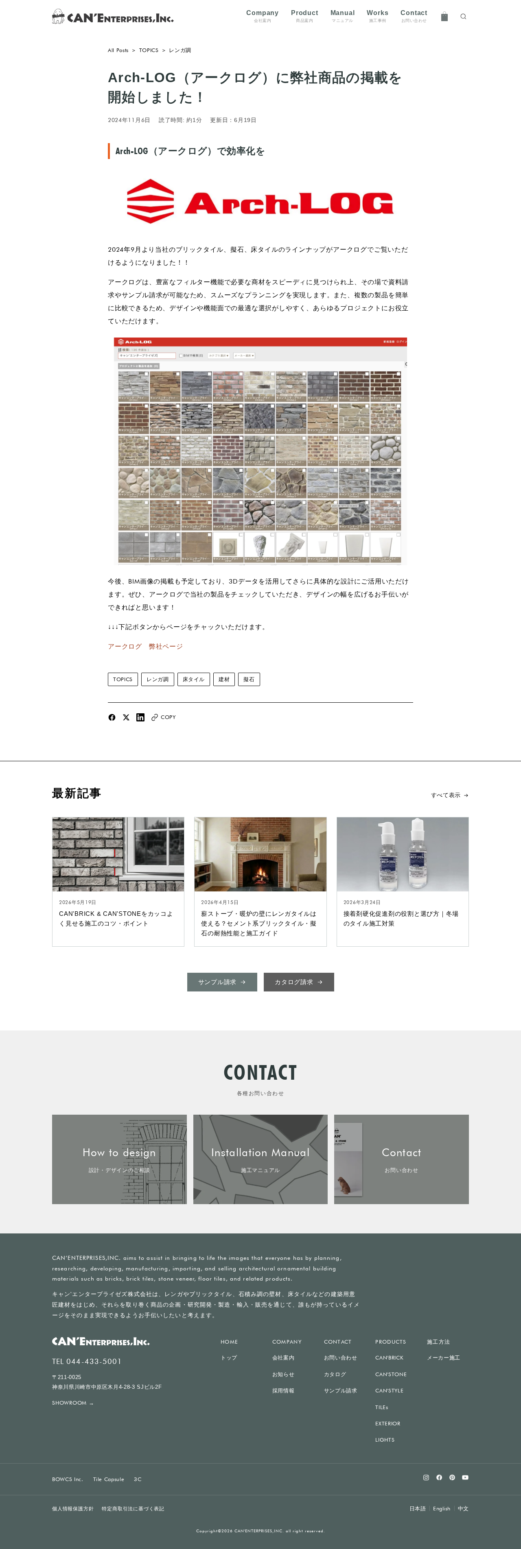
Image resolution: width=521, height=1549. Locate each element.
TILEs (381, 1407)
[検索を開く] (463, 16)
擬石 (248, 679)
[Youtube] (465, 1477)
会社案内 (283, 1358)
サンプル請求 (340, 1391)
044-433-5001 (94, 1361)
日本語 (417, 1508)
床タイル (194, 679)
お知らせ (283, 1374)
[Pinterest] (452, 1477)
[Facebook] (439, 1477)
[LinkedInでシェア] (140, 717)
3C (137, 1479)
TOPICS (149, 50)
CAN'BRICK (389, 1357)
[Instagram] (426, 1477)
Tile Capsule (109, 1479)
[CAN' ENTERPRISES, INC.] (113, 16)
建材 (224, 679)
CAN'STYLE (389, 1390)
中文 (463, 1508)
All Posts (118, 50)
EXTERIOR (387, 1423)
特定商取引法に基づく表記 (133, 1509)
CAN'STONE (391, 1374)
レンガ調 (158, 679)
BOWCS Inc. (67, 1479)
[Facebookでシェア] (112, 717)
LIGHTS (384, 1439)
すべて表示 (446, 795)
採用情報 (283, 1391)
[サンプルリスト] (444, 16)
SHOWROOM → (73, 1402)
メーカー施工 (443, 1358)
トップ (229, 1358)
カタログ (335, 1374)
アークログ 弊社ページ (145, 646)
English (442, 1508)
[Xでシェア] (126, 717)
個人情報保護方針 (73, 1509)
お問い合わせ (340, 1358)
